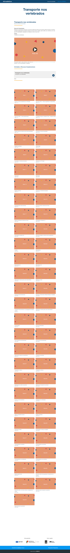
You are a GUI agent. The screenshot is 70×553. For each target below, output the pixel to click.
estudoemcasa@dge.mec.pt (18, 547)
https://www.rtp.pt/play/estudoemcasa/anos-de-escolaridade (43, 62)
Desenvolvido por (35, 551)
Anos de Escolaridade (51, 1)
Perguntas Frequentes (53, 547)
